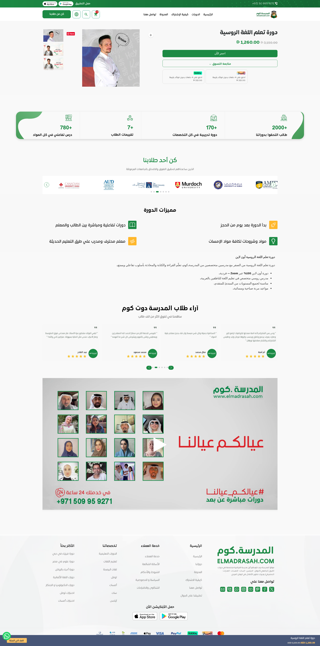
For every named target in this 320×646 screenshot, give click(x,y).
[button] (168, 191)
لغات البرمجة (110, 569)
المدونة (164, 14)
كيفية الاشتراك (194, 580)
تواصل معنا (150, 14)
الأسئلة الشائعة (151, 564)
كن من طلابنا (57, 14)
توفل (114, 577)
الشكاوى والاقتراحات (148, 588)
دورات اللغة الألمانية (63, 577)
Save (72, 33)
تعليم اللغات (110, 561)
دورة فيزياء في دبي (63, 554)
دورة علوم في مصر (63, 561)
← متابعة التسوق (220, 63)
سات (114, 593)
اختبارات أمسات (66, 601)
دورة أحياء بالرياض (64, 569)
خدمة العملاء (152, 556)
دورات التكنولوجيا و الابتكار (60, 585)
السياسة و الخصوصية (148, 580)
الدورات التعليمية (108, 554)
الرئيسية (208, 14)
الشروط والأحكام (150, 572)
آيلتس (113, 601)
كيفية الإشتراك (179, 14)
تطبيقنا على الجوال (191, 595)
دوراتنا (199, 564)
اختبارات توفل (67, 593)
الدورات (196, 14)
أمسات (113, 585)
